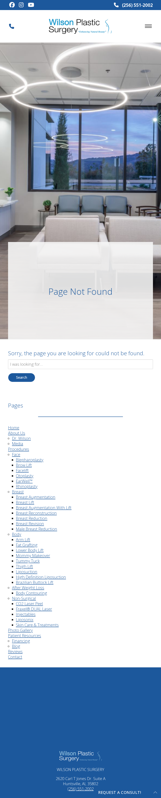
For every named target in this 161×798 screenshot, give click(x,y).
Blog (16, 646)
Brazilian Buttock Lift (34, 582)
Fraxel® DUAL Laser (34, 609)
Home (13, 427)
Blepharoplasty (29, 459)
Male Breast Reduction (36, 529)
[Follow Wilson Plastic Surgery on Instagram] (21, 5)
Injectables (26, 614)
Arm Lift (23, 539)
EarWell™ (24, 481)
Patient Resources (24, 635)
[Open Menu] (148, 26)
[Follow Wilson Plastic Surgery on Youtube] (31, 5)
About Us (16, 433)
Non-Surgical (24, 598)
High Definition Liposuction (41, 577)
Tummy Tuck (28, 561)
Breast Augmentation (35, 497)
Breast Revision (30, 523)
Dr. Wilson (21, 438)
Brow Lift (24, 465)
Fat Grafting (27, 545)
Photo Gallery (20, 630)
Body (16, 534)
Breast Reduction (31, 518)
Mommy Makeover (33, 555)
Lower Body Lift (30, 550)
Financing (21, 641)
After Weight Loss (28, 587)
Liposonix (24, 619)
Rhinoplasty (27, 486)
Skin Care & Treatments (37, 625)
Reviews (15, 651)
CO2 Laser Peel (29, 603)
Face (16, 454)
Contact (15, 656)
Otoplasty (24, 475)
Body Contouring (31, 593)
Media (17, 443)
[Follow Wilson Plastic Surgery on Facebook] (12, 5)
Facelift (22, 470)
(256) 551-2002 (137, 5)
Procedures (18, 449)
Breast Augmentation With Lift (43, 507)
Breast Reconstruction (36, 513)
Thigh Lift (24, 566)
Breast (18, 491)
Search (21, 377)
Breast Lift (25, 502)
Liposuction (26, 571)
